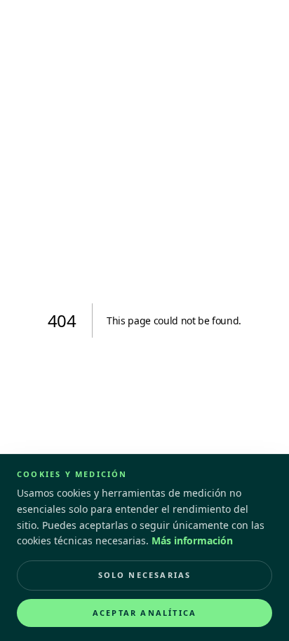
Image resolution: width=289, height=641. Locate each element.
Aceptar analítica (144, 612)
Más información (192, 540)
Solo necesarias (144, 575)
